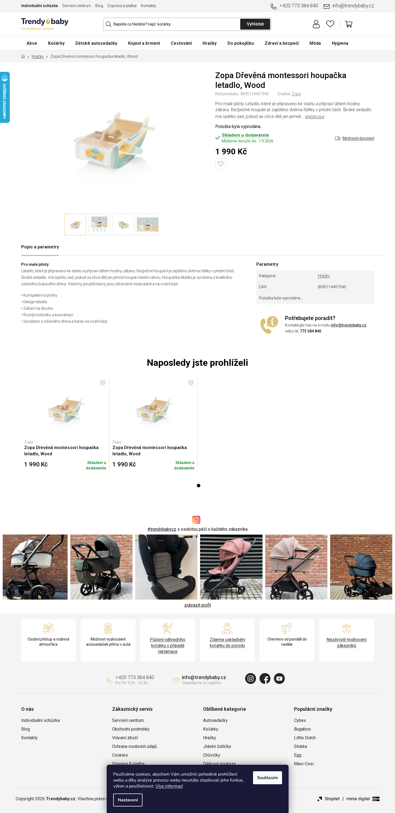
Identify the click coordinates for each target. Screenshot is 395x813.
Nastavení (128, 800)
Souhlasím (267, 778)
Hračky (324, 276)
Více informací (169, 786)
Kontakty (148, 6)
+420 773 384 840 (298, 5)
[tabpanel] (65, 425)
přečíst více (314, 116)
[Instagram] (250, 678)
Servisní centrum (76, 6)
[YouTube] (279, 678)
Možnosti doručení (358, 138)
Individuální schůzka (39, 6)
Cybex (300, 720)
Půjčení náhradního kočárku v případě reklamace (167, 645)
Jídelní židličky (217, 746)
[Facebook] (265, 678)
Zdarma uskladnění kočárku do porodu (227, 642)
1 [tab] (198, 485)
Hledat (255, 24)
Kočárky (210, 729)
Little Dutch (305, 737)
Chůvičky (211, 755)
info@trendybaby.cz (353, 5)
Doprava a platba (122, 6)
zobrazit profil (197, 605)
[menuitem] (32, 43)
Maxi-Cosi (304, 763)
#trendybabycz (161, 529)
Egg (297, 755)
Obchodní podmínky (131, 729)
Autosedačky (215, 720)
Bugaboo (302, 729)
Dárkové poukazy (219, 763)
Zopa (296, 94)
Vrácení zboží (125, 737)
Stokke (300, 746)
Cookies (120, 755)
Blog (99, 6)
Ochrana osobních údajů (134, 746)
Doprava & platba (128, 763)
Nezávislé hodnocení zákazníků (346, 642)
